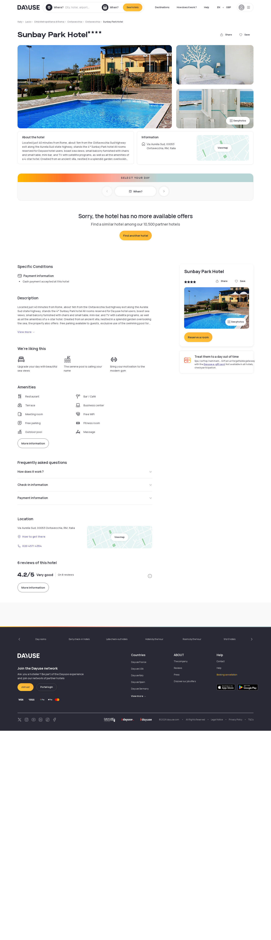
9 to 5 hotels (229, 639)
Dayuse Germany (140, 688)
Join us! (25, 687)
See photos (239, 120)
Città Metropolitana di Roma (49, 21)
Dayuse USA (137, 668)
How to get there (34, 536)
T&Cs (250, 719)
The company (180, 661)
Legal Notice (217, 719)
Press (176, 674)
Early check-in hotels (79, 639)
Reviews (178, 668)
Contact (221, 661)
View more (25, 332)
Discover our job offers (185, 681)
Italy (20, 21)
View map (223, 147)
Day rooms (40, 639)
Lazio (28, 21)
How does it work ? (187, 7)
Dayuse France (138, 662)
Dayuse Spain (138, 682)
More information (33, 443)
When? (137, 191)
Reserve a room (198, 337)
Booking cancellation (227, 674)
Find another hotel (135, 236)
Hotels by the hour (154, 639)
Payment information (33, 498)
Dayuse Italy (137, 675)
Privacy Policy (235, 719)
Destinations (162, 7)
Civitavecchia (74, 21)
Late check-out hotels (116, 639)
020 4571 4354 (32, 546)
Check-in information (33, 485)
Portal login (46, 687)
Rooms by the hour (192, 639)
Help (206, 7)
